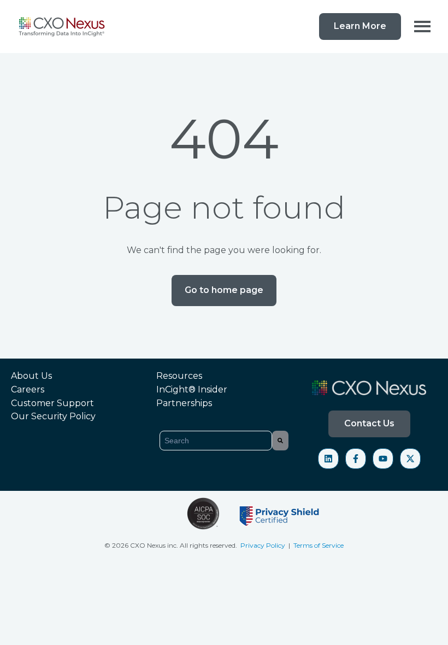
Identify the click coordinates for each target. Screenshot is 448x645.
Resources (179, 376)
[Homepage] (62, 26)
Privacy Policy (263, 545)
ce (340, 545)
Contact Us (369, 423)
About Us (31, 376)
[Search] (280, 440)
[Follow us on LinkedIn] (328, 458)
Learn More (360, 26)
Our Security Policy (53, 416)
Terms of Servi (315, 545)
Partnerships (184, 403)
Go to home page (224, 290)
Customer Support (52, 403)
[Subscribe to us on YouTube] (383, 458)
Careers (27, 389)
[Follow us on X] (410, 458)
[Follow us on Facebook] (355, 458)
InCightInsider (191, 389)
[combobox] (216, 440)
